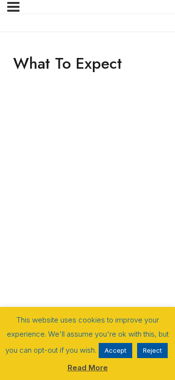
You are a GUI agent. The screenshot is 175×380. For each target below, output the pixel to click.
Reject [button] (152, 350)
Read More (88, 367)
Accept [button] (115, 350)
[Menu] (13, 7)
